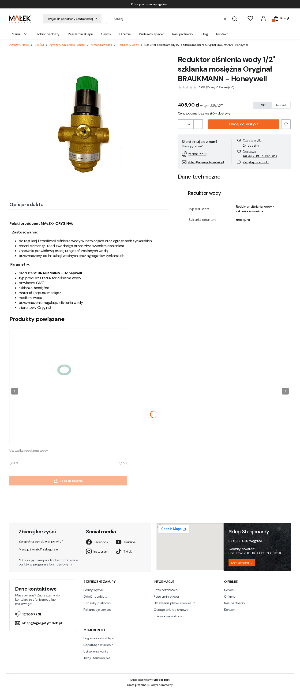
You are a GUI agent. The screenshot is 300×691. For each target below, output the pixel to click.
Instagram (101, 551)
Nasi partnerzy (234, 603)
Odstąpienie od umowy (171, 609)
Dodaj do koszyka (243, 124)
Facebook (101, 542)
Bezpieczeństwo (165, 590)
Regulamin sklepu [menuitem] (80, 34)
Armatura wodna (101, 45)
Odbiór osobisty (95, 596)
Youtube (129, 542)
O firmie (230, 596)
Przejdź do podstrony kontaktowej (70, 19)
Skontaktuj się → (241, 563)
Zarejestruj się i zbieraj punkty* (41, 541)
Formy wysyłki (93, 590)
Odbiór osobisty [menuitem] (48, 34)
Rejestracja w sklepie (98, 645)
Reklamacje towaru (97, 609)
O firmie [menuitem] (125, 34)
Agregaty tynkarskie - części (67, 45)
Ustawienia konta (95, 651)
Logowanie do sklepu (98, 638)
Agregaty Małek (19, 45)
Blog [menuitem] (205, 34)
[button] (234, 19)
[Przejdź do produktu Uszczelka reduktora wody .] (68, 387)
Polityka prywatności (169, 616)
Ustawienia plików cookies (173, 603)
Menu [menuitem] (16, 34)
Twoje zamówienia (96, 658)
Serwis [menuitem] (106, 34)
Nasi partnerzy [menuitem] (182, 34)
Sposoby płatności (97, 603)
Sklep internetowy (148, 680)
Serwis (228, 590)
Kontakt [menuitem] (222, 34)
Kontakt (230, 609)
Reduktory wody (128, 45)
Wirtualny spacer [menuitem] (151, 34)
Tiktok (127, 551)
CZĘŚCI (39, 45)
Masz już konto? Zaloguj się (38, 549)
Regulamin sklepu (166, 596)
